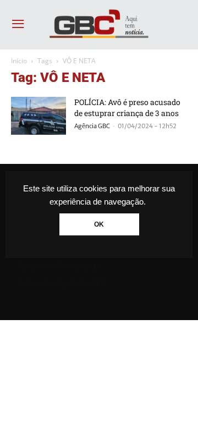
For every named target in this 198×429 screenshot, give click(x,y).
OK (99, 224)
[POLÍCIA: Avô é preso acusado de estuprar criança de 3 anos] (38, 116)
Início (19, 60)
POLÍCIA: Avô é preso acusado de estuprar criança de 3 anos (127, 107)
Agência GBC (92, 126)
